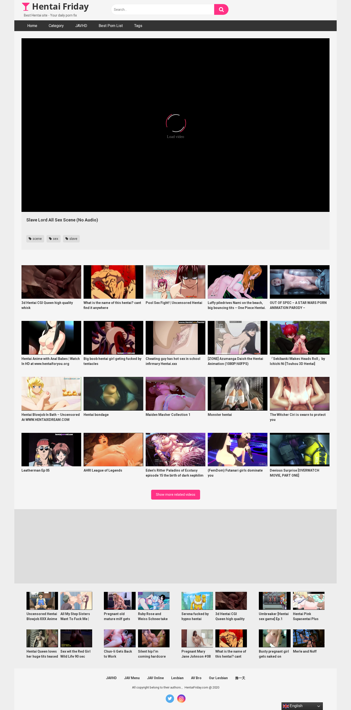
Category (56, 25)
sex (55, 239)
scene (37, 239)
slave (73, 239)
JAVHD (81, 25)
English (296, 706)
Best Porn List (111, 25)
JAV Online (155, 678)
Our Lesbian (218, 678)
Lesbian (177, 678)
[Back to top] (335, 695)
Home (32, 25)
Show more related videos (175, 494)
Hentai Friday (59, 6)
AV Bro (196, 678)
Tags (138, 25)
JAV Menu (132, 678)
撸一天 (240, 678)
